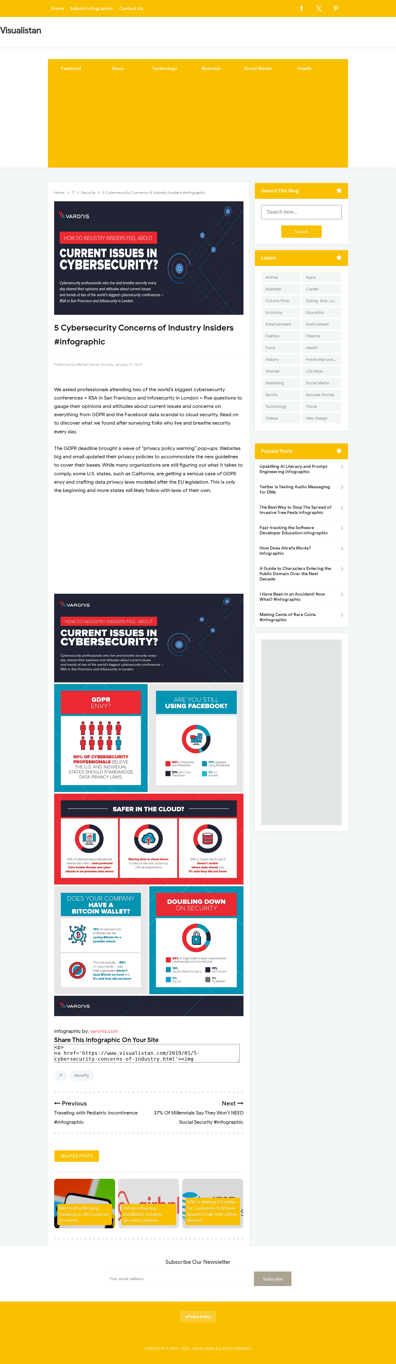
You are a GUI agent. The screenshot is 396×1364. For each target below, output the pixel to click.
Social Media (258, 68)
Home (57, 8)
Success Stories (320, 394)
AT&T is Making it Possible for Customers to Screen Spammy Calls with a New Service (211, 1211)
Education (315, 312)
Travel (311, 406)
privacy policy (198, 1316)
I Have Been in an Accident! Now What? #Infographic (292, 597)
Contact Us (131, 8)
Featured (71, 68)
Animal (271, 277)
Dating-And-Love (322, 300)
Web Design (316, 418)
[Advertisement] (198, 124)
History (272, 359)
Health (305, 68)
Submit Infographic (91, 8)
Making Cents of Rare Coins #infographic (288, 617)
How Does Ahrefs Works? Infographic (285, 550)
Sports (271, 394)
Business (211, 68)
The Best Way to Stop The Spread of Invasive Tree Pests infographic (296, 510)
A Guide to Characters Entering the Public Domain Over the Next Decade (295, 574)
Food (270, 347)
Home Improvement (323, 359)
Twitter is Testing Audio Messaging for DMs (295, 489)
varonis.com (104, 1031)
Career (312, 289)
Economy (273, 312)
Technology (164, 68)
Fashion (272, 336)
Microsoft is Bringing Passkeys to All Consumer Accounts (84, 1214)
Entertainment (278, 324)
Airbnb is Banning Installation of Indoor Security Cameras (142, 1214)
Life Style (314, 371)
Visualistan (203, 1348)
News (118, 68)
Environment (317, 324)
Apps (311, 277)
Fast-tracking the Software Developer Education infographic (294, 530)
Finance (313, 336)
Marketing (274, 383)
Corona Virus (277, 300)
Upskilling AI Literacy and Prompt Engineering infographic (293, 469)
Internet (272, 371)
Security (81, 1075)
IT (60, 1075)
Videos (271, 418)
